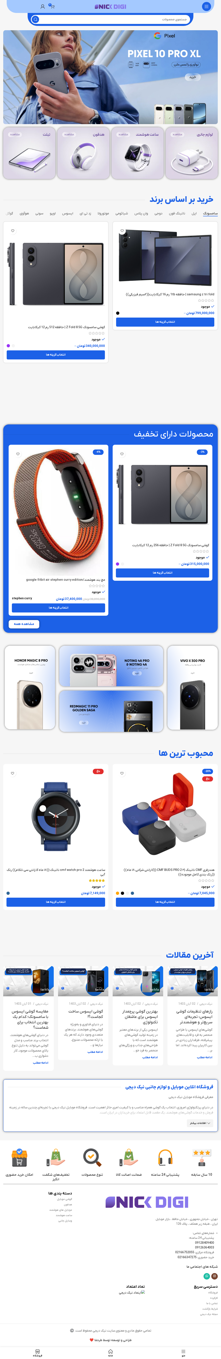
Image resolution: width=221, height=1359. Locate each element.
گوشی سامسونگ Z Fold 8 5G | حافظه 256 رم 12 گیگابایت (170, 545)
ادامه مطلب (204, 1057)
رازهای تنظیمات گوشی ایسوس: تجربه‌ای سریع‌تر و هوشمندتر (194, 1017)
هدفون (68, 1204)
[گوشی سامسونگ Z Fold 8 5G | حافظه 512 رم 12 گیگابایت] (56, 274)
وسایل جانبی (65, 1221)
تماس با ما (212, 1303)
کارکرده (214, 1298)
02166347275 (187, 1257)
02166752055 (184, 1252)
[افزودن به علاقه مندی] (122, 231)
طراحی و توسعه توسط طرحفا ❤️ (111, 1340)
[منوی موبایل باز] (206, 6)
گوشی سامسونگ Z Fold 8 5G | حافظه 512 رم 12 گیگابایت (66, 327)
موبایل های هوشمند (60, 1210)
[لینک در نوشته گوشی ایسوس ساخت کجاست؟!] (83, 981)
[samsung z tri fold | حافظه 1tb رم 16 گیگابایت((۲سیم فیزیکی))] (165, 257)
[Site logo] (110, 6)
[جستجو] (35, 19)
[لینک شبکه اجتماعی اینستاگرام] (214, 1276)
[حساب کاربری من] (42, 6)
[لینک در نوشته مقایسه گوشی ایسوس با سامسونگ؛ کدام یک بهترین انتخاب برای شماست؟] (28, 981)
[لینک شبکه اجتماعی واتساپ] (207, 1276)
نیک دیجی (205, 1004)
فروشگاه (213, 1292)
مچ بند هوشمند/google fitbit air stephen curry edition (65, 580)
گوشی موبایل (64, 1199)
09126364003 (204, 1248)
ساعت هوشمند (64, 1215)
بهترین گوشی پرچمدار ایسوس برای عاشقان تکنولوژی (140, 1017)
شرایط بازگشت (210, 1309)
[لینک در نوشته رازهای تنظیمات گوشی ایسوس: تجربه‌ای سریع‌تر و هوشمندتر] (192, 981)
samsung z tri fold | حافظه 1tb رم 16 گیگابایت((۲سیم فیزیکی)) (170, 294)
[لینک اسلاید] (110, 77)
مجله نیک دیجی (209, 1314)
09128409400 (204, 1243)
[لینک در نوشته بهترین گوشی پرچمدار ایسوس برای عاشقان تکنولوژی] (138, 981)
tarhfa (208, 990)
